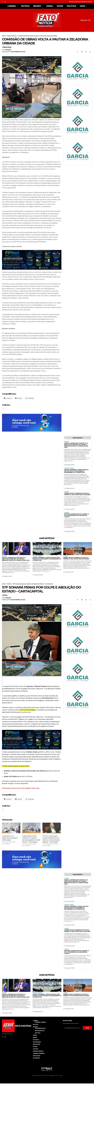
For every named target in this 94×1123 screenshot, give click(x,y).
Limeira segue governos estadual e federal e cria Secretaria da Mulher (77, 494)
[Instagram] (5, 1)
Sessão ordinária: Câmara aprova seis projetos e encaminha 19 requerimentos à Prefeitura (76, 471)
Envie (87, 1028)
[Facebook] (2, 1)
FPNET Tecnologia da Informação (52, 1075)
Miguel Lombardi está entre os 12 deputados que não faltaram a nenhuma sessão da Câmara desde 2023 (76, 445)
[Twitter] (82, 52)
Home (4, 36)
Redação (8, 49)
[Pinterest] (86, 52)
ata (15, 387)
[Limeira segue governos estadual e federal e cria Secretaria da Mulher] (77, 548)
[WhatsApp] (90, 52)
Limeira (66, 441)
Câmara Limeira (12, 36)
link (52, 131)
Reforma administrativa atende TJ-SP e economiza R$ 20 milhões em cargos (76, 515)
